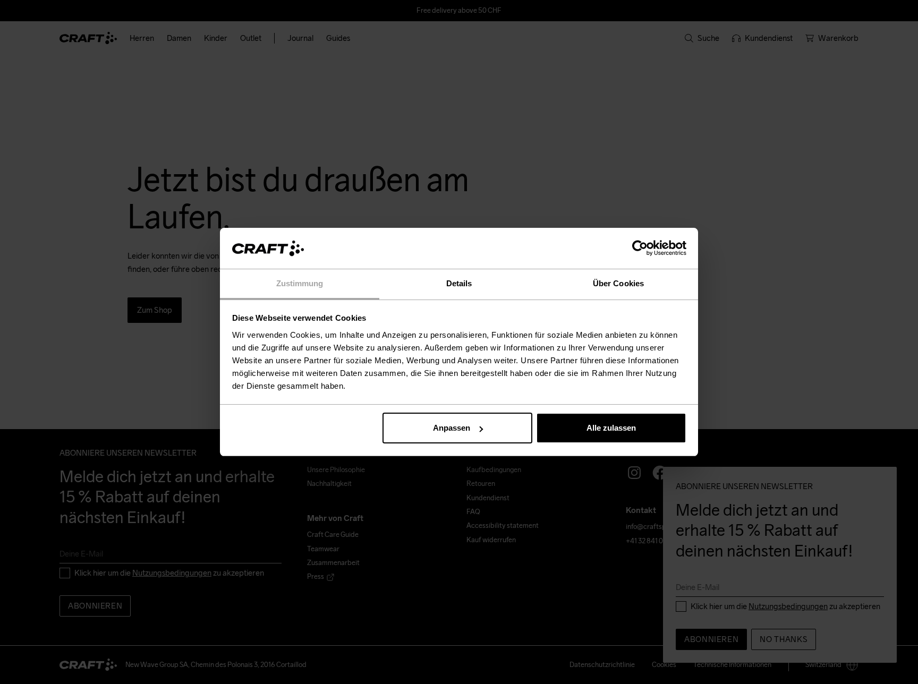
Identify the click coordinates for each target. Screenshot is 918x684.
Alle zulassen (611, 427)
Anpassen (451, 427)
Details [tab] (459, 283)
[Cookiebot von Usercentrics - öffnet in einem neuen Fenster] (639, 248)
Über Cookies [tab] (618, 283)
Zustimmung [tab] (300, 283)
